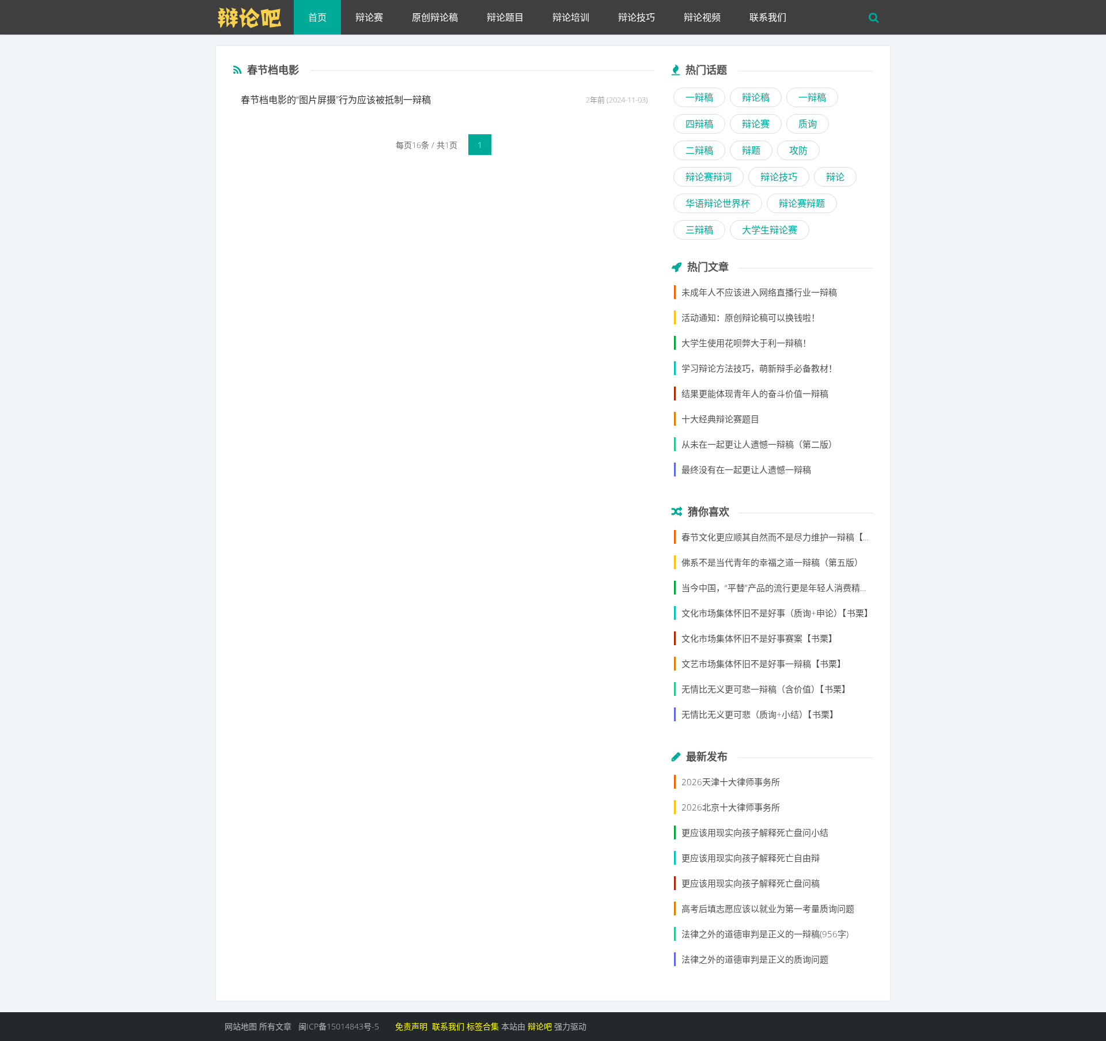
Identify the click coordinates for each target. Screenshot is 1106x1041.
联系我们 (767, 17)
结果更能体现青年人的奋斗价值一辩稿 (754, 393)
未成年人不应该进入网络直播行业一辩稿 (759, 292)
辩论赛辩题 (802, 203)
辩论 (835, 177)
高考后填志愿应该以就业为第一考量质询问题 (767, 908)
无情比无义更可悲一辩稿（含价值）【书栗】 (765, 689)
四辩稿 (699, 124)
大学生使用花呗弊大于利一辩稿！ (746, 343)
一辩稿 (699, 97)
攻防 (798, 150)
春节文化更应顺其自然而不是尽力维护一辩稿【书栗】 (785, 537)
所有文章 (275, 1026)
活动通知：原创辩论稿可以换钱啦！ (750, 317)
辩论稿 (756, 97)
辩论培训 (570, 17)
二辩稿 (699, 150)
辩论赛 (369, 17)
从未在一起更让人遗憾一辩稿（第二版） (759, 444)
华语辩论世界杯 (717, 203)
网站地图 (241, 1026)
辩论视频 (702, 17)
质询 (807, 124)
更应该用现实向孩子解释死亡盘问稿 (750, 883)
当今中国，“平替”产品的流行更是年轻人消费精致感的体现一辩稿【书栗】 (822, 587)
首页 (317, 17)
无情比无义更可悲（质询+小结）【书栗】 (759, 714)
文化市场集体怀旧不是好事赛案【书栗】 (759, 638)
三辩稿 (699, 230)
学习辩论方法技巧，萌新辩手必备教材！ (759, 368)
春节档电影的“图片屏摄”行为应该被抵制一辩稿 (336, 99)
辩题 (751, 150)
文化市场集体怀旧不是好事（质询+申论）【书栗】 (777, 613)
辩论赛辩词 (708, 177)
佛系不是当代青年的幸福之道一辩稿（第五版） (772, 562)
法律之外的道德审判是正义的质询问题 (754, 959)
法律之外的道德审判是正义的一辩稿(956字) (765, 934)
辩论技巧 (636, 17)
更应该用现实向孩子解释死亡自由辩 (750, 858)
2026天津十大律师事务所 (730, 782)
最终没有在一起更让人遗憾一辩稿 (746, 469)
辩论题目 (505, 17)
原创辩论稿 (435, 17)
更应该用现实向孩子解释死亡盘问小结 (754, 832)
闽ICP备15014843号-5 (338, 1026)
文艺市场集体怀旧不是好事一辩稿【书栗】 (763, 663)
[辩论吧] (255, 14)
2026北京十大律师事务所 (730, 807)
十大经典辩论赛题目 (720, 419)
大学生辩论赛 (769, 230)
